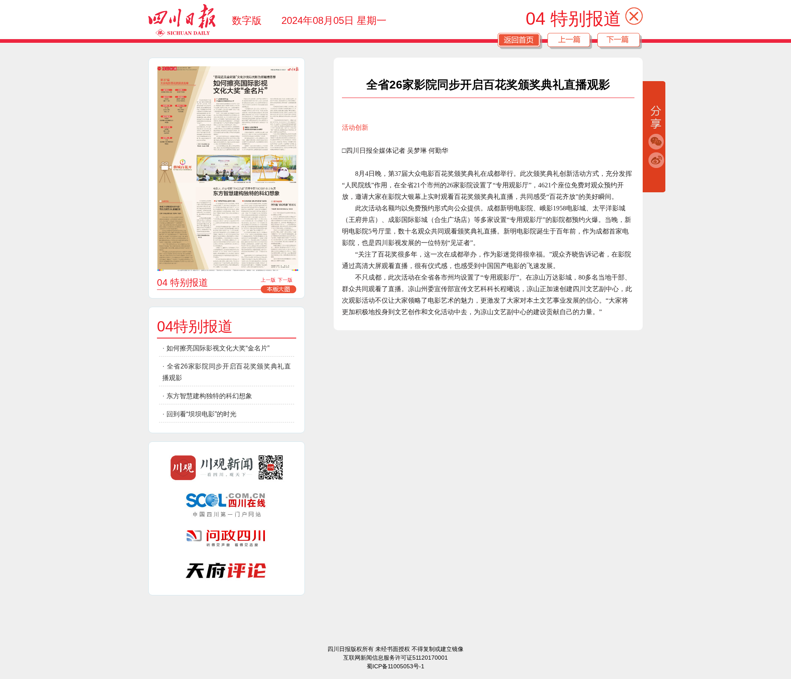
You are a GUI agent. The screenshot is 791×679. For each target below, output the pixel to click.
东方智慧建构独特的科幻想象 (209, 395)
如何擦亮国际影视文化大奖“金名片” (217, 348)
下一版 (285, 280)
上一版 (268, 280)
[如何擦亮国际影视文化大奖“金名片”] (227, 127)
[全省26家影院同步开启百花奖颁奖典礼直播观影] (175, 234)
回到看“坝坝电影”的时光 (201, 414)
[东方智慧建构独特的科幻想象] (238, 228)
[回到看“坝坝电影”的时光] (284, 232)
